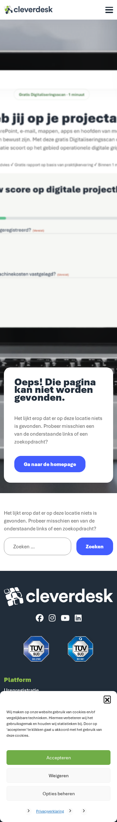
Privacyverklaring (50, 811)
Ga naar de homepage (50, 464)
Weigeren (59, 775)
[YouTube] (65, 618)
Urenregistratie (21, 690)
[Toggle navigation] (109, 10)
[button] (107, 699)
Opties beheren (59, 793)
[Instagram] (52, 618)
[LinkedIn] (78, 618)
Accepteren (58, 757)
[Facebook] (40, 618)
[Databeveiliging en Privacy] (36, 649)
